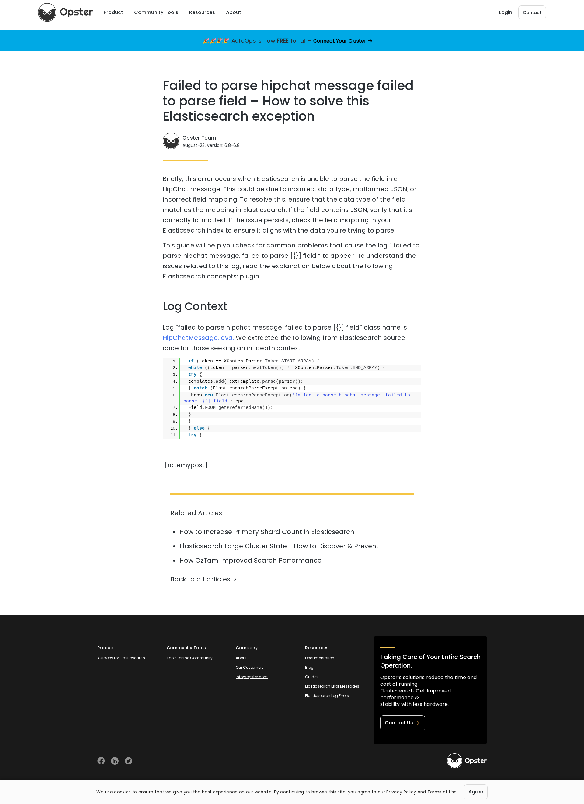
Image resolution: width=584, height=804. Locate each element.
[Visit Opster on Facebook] (101, 761)
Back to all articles (200, 579)
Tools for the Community (190, 658)
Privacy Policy (401, 792)
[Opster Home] (65, 12)
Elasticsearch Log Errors (327, 695)
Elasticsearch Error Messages (332, 686)
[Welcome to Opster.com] (467, 760)
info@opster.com (252, 676)
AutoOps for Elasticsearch (121, 658)
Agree (475, 791)
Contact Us (399, 722)
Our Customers (250, 667)
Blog (309, 667)
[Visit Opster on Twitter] (128, 761)
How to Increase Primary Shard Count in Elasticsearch (266, 531)
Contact (532, 12)
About (241, 658)
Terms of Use (442, 792)
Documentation (319, 658)
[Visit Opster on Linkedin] (115, 761)
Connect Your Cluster (340, 40)
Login (505, 12)
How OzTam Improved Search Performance (250, 560)
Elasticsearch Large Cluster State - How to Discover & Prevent (279, 546)
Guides (311, 676)
